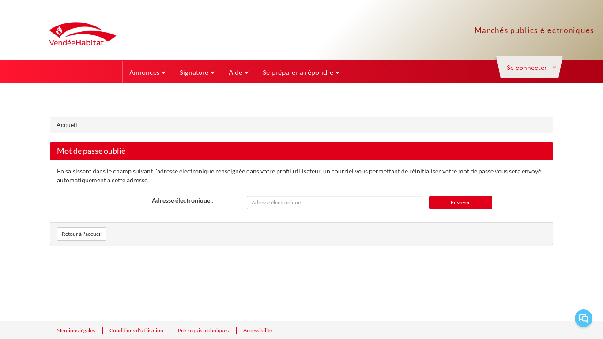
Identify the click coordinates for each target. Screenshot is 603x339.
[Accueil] (82, 33)
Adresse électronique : (182, 200)
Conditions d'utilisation (136, 330)
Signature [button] (194, 72)
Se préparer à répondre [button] (298, 72)
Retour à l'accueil (82, 233)
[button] (529, 67)
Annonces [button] (144, 72)
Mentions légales (76, 330)
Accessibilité (257, 330)
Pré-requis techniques (204, 330)
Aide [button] (235, 72)
